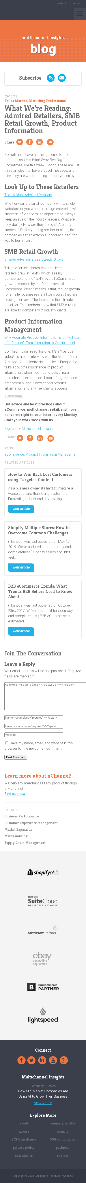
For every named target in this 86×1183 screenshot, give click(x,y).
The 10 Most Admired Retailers (28, 195)
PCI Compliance (23, 1139)
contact (61, 3)
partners (62, 1147)
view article (21, 509)
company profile (62, 1123)
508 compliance (62, 1139)
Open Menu (80, 14)
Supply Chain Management (24, 843)
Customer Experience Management (31, 823)
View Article (43, 1103)
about (24, 1123)
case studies (24, 1155)
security (62, 1131)
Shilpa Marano (15, 100)
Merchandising (16, 836)
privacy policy (23, 1147)
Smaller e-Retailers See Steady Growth (34, 259)
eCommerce (14, 454)
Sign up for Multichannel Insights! (29, 429)
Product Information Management (52, 454)
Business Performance (21, 816)
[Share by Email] (50, 142)
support (77, 3)
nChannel (14, 13)
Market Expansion (18, 830)
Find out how (14, 794)
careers (23, 1131)
